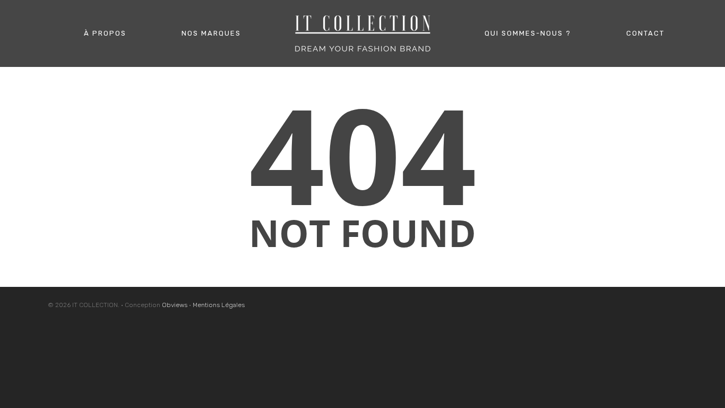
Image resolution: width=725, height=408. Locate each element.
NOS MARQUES (211, 33)
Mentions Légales (219, 305)
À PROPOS (105, 33)
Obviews (174, 305)
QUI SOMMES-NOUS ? (528, 33)
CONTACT (645, 33)
